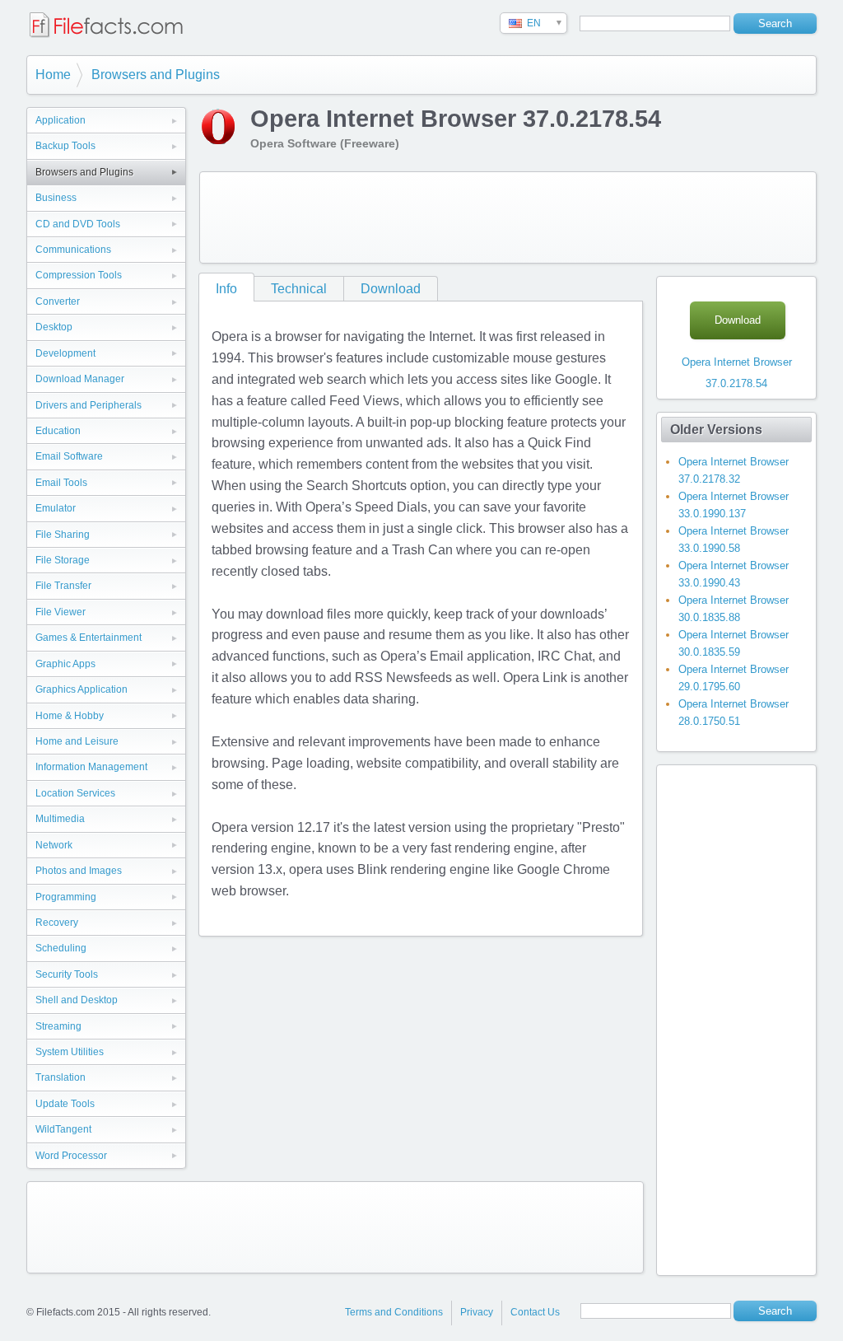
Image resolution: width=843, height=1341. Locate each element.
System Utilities (69, 1052)
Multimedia (60, 819)
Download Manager (79, 379)
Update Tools (65, 1104)
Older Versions (716, 430)
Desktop (53, 327)
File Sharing (62, 534)
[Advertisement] (508, 217)
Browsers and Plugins (155, 75)
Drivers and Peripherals (88, 405)
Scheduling (60, 948)
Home (53, 75)
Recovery (56, 922)
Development (65, 353)
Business (56, 197)
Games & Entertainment (88, 637)
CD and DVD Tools (77, 224)
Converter (57, 301)
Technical (299, 289)
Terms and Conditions (394, 1312)
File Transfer (63, 585)
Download (391, 289)
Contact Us (535, 1312)
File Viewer (60, 612)
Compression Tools (78, 275)
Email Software (69, 456)
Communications (73, 249)
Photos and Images (78, 870)
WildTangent (63, 1129)
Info (226, 289)
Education (58, 431)
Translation (60, 1077)
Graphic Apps (65, 664)
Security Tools (66, 974)
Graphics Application (81, 689)
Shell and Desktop (76, 1000)
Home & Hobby (69, 716)
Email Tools (61, 482)
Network (53, 845)
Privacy (476, 1312)
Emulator (55, 508)
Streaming (58, 1026)
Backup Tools (65, 146)
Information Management (91, 767)
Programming (65, 897)
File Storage (62, 560)
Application (60, 120)
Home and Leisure (77, 741)
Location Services (75, 793)
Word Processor (71, 1155)
